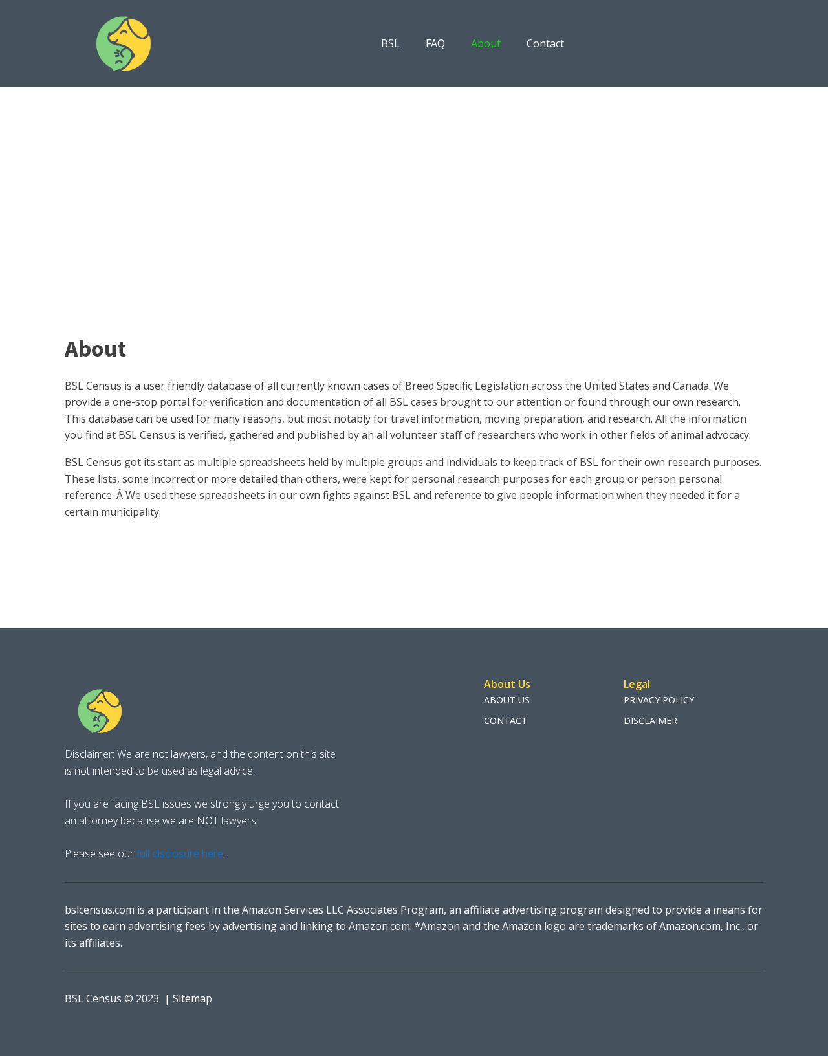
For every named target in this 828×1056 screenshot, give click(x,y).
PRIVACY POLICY (659, 700)
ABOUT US (507, 700)
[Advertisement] (414, 184)
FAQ (435, 43)
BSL (390, 43)
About (486, 43)
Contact (545, 43)
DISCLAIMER (650, 720)
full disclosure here (178, 853)
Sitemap (192, 998)
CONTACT (505, 720)
